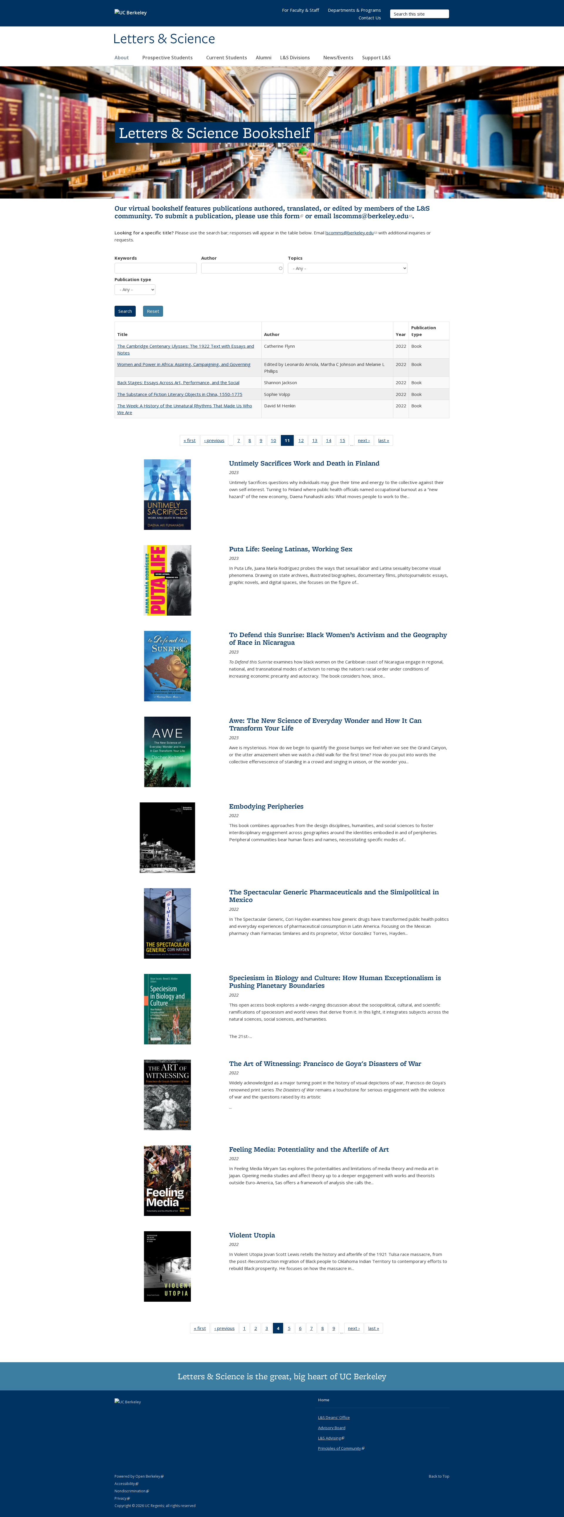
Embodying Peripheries (266, 806)
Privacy (122, 1498)
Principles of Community (341, 1448)
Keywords (126, 258)
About (122, 57)
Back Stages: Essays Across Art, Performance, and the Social (178, 382)
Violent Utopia (252, 1234)
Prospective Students (168, 57)
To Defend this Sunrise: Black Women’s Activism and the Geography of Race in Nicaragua (338, 638)
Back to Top (439, 1476)
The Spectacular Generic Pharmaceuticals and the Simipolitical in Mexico (334, 895)
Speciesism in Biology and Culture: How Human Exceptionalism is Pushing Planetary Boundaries (335, 981)
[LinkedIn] (131, 1412)
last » (385, 441)
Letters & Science (164, 39)
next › (366, 441)
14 (330, 441)
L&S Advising (331, 1438)
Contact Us (370, 18)
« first (191, 441)
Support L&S (376, 57)
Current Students (226, 57)
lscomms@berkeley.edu (372, 215)
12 (303, 441)
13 (316, 441)
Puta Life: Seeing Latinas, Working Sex (290, 548)
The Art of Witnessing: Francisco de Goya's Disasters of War (325, 1063)
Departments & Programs (354, 10)
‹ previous (216, 441)
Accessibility (126, 1483)
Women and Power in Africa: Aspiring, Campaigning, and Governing (184, 364)
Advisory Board (331, 1427)
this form (286, 215)
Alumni (263, 57)
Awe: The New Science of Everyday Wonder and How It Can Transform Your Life (325, 724)
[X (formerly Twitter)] (120, 1412)
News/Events (338, 57)
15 (344, 441)
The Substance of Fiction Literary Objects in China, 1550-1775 (179, 394)
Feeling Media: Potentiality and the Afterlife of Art (309, 1149)
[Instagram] (142, 1412)
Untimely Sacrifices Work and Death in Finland (304, 463)
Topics (295, 258)
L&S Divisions (295, 57)
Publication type (133, 279)
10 (275, 441)
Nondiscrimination (132, 1491)
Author (209, 258)
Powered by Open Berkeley (139, 1476)
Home (323, 1399)
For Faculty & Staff (300, 10)
